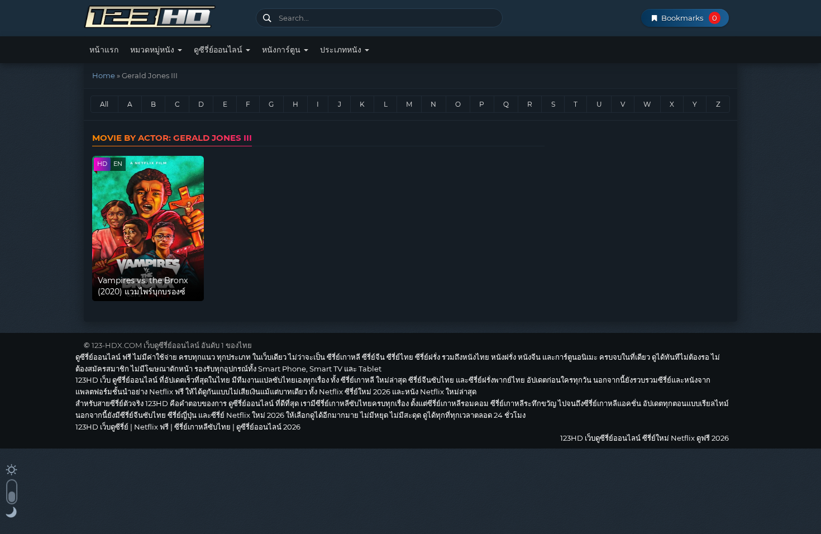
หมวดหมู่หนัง (153, 50)
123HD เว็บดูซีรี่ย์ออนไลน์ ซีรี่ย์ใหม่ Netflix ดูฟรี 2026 (165, 15)
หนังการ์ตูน (282, 50)
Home (103, 75)
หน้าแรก (103, 50)
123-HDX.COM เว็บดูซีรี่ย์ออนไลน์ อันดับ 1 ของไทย (172, 345)
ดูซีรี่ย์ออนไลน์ (219, 50)
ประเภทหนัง (342, 50)
